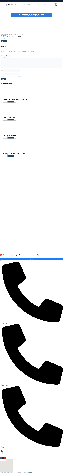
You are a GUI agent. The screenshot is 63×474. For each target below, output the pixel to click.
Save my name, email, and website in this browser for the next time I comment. (14, 76)
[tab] (32, 44)
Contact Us (2, 453)
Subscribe (31, 259)
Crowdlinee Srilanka (29, 472)
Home (2, 34)
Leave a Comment (26, 15)
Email (2, 73)
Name (2, 70)
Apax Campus (12, 4)
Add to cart (4, 41)
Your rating (3, 55)
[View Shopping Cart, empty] (56, 4)
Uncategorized (5, 34)
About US (2, 452)
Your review (3, 57)
